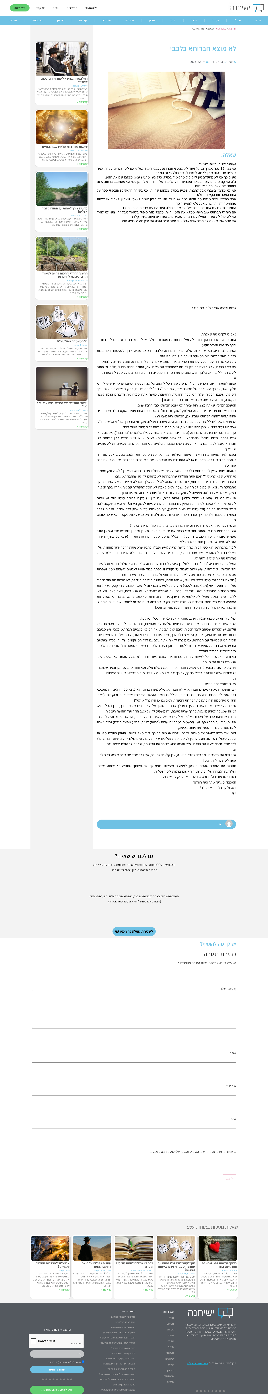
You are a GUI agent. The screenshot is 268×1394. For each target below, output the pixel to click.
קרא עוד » (82, 102)
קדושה (83, 20)
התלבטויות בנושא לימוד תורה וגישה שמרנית (64, 80)
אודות (56, 8)
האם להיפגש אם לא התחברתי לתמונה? (117, 1337)
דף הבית (232, 28)
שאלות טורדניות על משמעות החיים (65, 146)
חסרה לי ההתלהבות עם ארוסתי (121, 1369)
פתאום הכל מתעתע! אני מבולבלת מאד (117, 1379)
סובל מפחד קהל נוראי (125, 1322)
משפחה (129, 20)
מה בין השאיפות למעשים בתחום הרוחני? (117, 1374)
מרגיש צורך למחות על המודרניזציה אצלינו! (65, 209)
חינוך (152, 20)
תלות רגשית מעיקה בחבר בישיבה (120, 1358)
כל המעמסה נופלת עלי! (72, 341)
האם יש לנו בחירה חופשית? (123, 1348)
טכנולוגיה (37, 20)
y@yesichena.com (197, 1363)
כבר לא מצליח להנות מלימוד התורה (134, 1264)
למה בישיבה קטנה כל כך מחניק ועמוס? (117, 1389)
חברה (194, 20)
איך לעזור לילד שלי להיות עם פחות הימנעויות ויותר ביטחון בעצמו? (176, 1266)
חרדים (13, 20)
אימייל (231, 1086)
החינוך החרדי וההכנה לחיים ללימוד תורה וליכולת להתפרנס (65, 274)
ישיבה (173, 20)
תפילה (237, 20)
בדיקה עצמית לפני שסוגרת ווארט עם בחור (219, 1264)
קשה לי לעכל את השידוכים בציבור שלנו (117, 1342)
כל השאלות (90, 8)
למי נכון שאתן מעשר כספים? (122, 1353)
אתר (233, 1118)
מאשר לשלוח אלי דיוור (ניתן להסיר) (64, 1362)
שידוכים (106, 20)
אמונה (215, 20)
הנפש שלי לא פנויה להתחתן (122, 1327)
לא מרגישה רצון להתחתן (124, 1384)
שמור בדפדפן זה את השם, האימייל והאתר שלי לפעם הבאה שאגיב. (191, 1151)
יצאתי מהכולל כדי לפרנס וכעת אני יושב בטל (62, 404)
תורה (171, 1318)
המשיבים (72, 8)
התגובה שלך (227, 988)
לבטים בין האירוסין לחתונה (123, 1316)
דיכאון (61, 20)
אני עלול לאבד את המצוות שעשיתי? (52, 1264)
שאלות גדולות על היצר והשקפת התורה (96, 1264)
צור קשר (40, 8)
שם (233, 1053)
